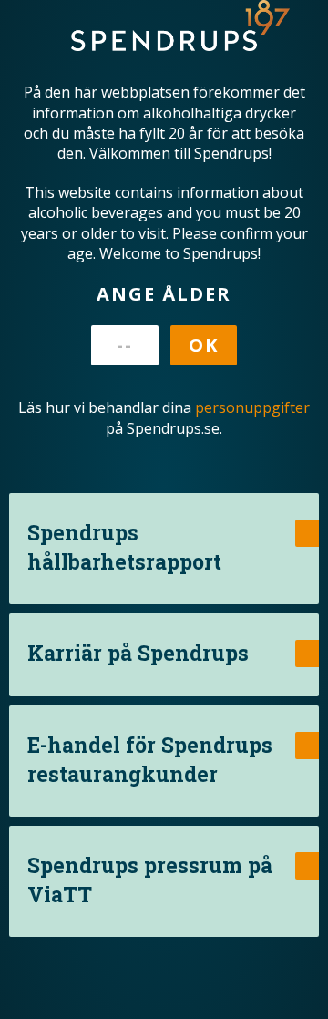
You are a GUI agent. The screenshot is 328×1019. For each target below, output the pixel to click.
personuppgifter (252, 407)
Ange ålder (164, 294)
